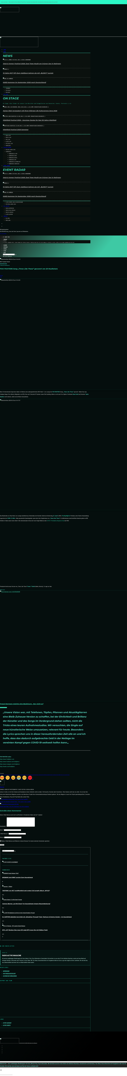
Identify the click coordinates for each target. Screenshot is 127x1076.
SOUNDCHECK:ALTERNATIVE (14, 161)
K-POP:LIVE (8, 141)
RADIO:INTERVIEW (10, 208)
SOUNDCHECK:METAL (13, 157)
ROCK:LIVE (8, 135)
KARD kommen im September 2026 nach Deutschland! (24, 82)
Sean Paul (56, 774)
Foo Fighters (35, 774)
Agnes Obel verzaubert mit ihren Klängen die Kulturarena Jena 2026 (30, 111)
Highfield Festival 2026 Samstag (15, 130)
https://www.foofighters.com (7, 759)
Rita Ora (50, 774)
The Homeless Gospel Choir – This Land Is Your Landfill (15, 801)
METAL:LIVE (8, 137)
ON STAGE (6, 94)
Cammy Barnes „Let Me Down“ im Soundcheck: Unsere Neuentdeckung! (26, 903)
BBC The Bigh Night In (16, 774)
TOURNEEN (8, 88)
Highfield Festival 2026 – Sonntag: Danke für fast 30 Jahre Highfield (29, 120)
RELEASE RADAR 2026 (10, 149)
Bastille (12, 774)
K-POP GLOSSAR (9, 214)
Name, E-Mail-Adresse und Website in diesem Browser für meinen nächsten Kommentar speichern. (26, 841)
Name (2, 830)
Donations (24, 774)
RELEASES (8, 92)
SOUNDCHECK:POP (12, 159)
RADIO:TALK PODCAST (10, 210)
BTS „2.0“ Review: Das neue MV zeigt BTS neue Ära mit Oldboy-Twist (25, 930)
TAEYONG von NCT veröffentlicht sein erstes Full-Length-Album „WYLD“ (26, 890)
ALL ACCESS (6, 206)
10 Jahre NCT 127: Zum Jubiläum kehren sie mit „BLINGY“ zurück (28, 73)
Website (2, 837)
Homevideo (47, 774)
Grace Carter (38, 774)
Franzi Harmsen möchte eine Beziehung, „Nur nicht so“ (22, 704)
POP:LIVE (8, 139)
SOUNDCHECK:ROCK (13, 155)
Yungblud (67, 774)
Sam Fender (53, 774)
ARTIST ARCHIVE (9, 212)
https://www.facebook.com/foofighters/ (9, 761)
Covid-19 (21, 774)
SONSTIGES (8, 145)
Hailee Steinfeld (42, 774)
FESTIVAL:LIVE (9, 143)
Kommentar (3, 826)
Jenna (2, 787)
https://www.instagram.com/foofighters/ (10, 764)
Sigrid (58, 774)
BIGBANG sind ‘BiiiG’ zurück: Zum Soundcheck (17, 877)
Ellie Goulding (30, 774)
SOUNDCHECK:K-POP (13, 153)
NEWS (5, 51)
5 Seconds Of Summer (3, 774)
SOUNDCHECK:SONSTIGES (14, 163)
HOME (5, 49)
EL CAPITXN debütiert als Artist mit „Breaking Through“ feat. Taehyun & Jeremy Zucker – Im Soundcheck (37, 917)
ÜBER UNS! (8, 220)
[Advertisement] (63, 25)
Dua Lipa (27, 774)
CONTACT (6, 216)
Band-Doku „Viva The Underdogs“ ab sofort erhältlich (14, 806)
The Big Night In (66, 516)
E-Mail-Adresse (4, 833)
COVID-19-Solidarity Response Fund (55, 520)
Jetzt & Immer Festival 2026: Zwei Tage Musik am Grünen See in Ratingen (32, 64)
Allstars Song (9, 774)
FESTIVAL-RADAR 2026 (11, 204)
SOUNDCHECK (8, 151)
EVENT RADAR (7, 165)
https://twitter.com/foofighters (7, 766)
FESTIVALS (8, 90)
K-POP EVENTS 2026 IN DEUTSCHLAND (14, 202)
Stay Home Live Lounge (62, 774)
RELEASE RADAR (7, 147)
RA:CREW (8, 218)
